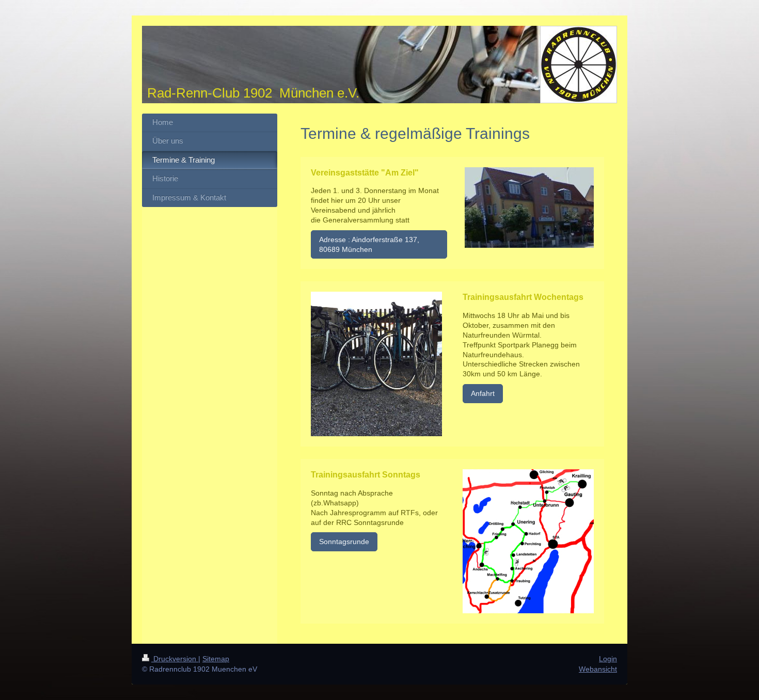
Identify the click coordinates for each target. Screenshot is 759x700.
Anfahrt (483, 393)
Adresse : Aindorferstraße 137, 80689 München (369, 244)
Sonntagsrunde (344, 541)
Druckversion (174, 659)
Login (608, 659)
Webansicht (598, 669)
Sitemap (215, 659)
